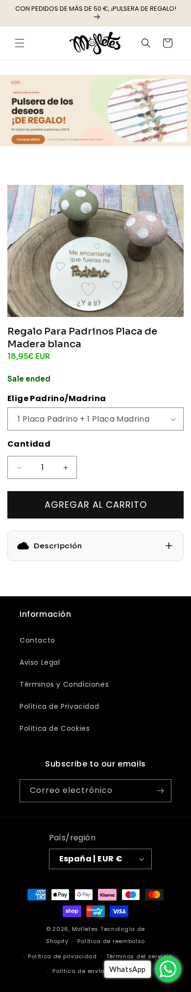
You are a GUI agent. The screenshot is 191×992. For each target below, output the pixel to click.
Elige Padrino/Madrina (56, 398)
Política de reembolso (111, 941)
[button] (19, 43)
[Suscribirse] (160, 790)
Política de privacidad (62, 956)
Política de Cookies (55, 728)
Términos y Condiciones (64, 684)
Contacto (37, 640)
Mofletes (85, 929)
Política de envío (78, 971)
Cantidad (28, 444)
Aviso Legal (40, 662)
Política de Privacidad (59, 706)
